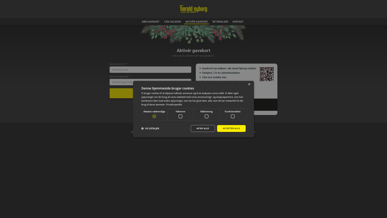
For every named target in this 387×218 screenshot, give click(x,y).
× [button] (249, 84)
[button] (150, 128)
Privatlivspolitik (174, 104)
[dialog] (193, 109)
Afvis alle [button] (203, 128)
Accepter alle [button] (231, 128)
